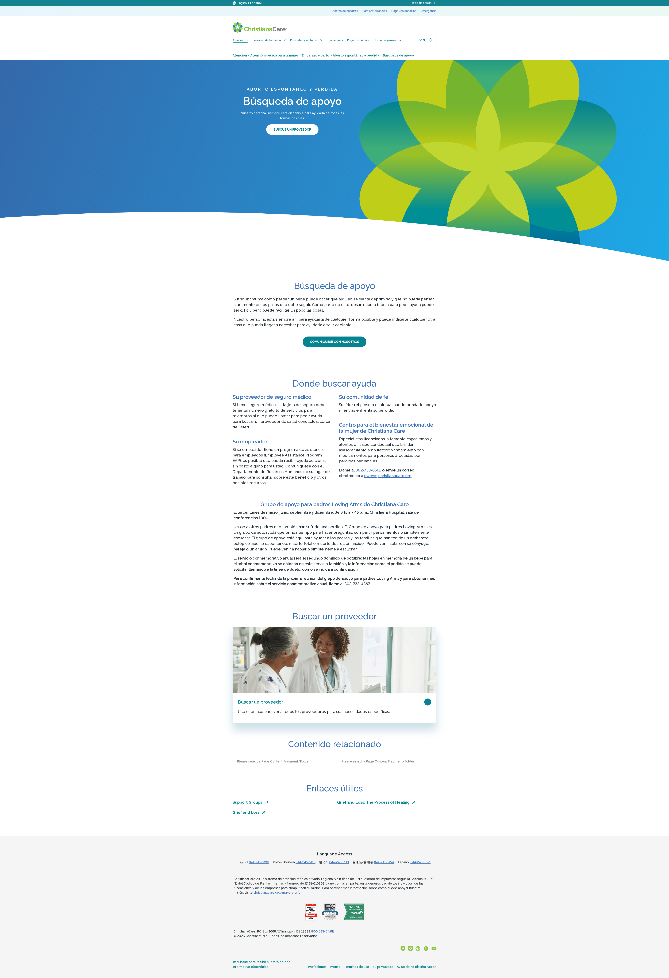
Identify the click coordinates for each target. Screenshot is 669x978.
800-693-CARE (322, 931)
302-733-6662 (369, 470)
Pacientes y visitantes (304, 40)
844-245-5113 (339, 862)
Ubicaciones (335, 40)
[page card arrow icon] (427, 701)
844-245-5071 (420, 862)
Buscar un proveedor (387, 40)
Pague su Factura (358, 40)
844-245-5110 (306, 862)
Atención (238, 40)
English (242, 3)
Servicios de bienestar (267, 40)
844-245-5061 (259, 862)
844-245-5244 (384, 862)
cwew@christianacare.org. (388, 475)
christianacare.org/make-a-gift (276, 892)
